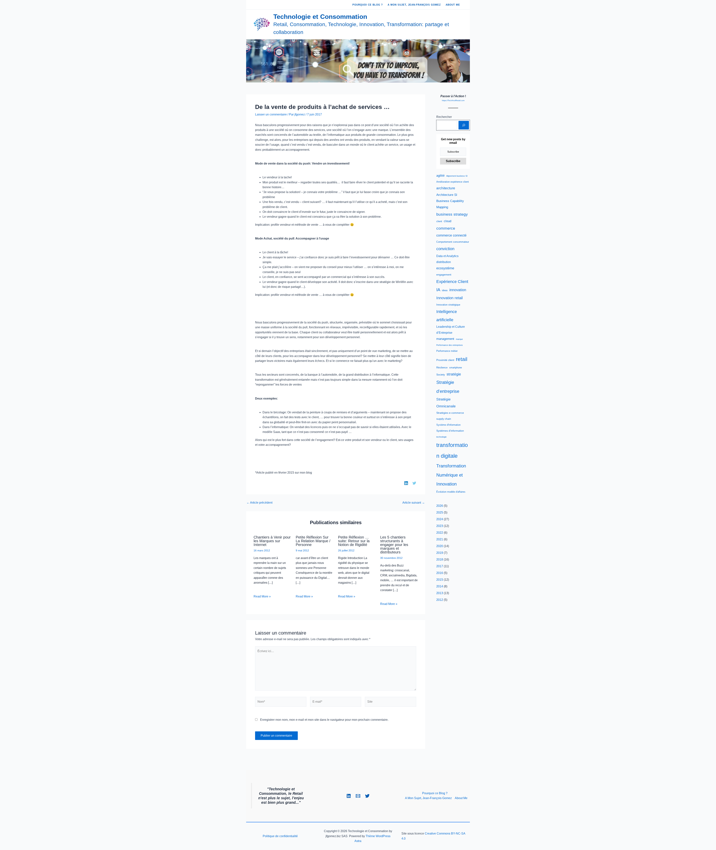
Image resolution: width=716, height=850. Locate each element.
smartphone (455, 367)
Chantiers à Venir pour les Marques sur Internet (272, 541)
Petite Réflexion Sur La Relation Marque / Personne (313, 541)
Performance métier (447, 351)
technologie (441, 437)
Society (440, 374)
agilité (440, 175)
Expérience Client (452, 281)
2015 (439, 579)
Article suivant (413, 502)
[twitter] (414, 483)
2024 (439, 519)
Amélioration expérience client (452, 182)
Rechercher (444, 116)
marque (459, 339)
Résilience (442, 367)
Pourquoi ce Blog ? (435, 793)
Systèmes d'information (450, 430)
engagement (443, 274)
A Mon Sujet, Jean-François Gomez (428, 798)
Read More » (262, 596)
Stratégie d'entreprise (447, 387)
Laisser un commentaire (271, 114)
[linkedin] (406, 483)
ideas (445, 290)
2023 (439, 525)
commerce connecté (451, 235)
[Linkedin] (348, 796)
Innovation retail (449, 298)
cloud (447, 221)
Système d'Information (448, 425)
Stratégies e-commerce (450, 412)
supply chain (443, 418)
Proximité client (445, 360)
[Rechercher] (464, 125)
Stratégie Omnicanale (446, 402)
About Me (461, 798)
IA (438, 289)
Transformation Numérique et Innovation (451, 474)
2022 (439, 532)
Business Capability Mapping (450, 204)
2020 (439, 546)
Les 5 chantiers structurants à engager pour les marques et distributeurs (394, 544)
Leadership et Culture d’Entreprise (450, 329)
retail (461, 359)
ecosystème (445, 268)
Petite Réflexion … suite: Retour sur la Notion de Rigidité (354, 541)
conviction (445, 248)
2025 (439, 512)
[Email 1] (358, 796)
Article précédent (259, 502)
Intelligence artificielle (446, 315)
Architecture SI (446, 195)
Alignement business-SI (456, 176)
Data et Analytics (447, 256)
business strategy (452, 214)
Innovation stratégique (448, 304)
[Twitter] (367, 796)
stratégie (454, 374)
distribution (443, 262)
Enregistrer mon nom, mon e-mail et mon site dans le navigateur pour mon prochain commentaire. (324, 719)
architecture (445, 188)
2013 (439, 593)
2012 (439, 599)
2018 (439, 559)
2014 (439, 586)
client (439, 221)
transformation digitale (452, 450)
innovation (457, 290)
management (445, 339)
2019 (439, 552)
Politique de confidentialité (280, 836)
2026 (439, 505)
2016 (439, 573)
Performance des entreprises (449, 345)
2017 (439, 566)
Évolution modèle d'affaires (450, 492)
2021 (439, 539)
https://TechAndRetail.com (453, 100)
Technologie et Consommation (320, 16)
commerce (445, 228)
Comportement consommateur (452, 242)
